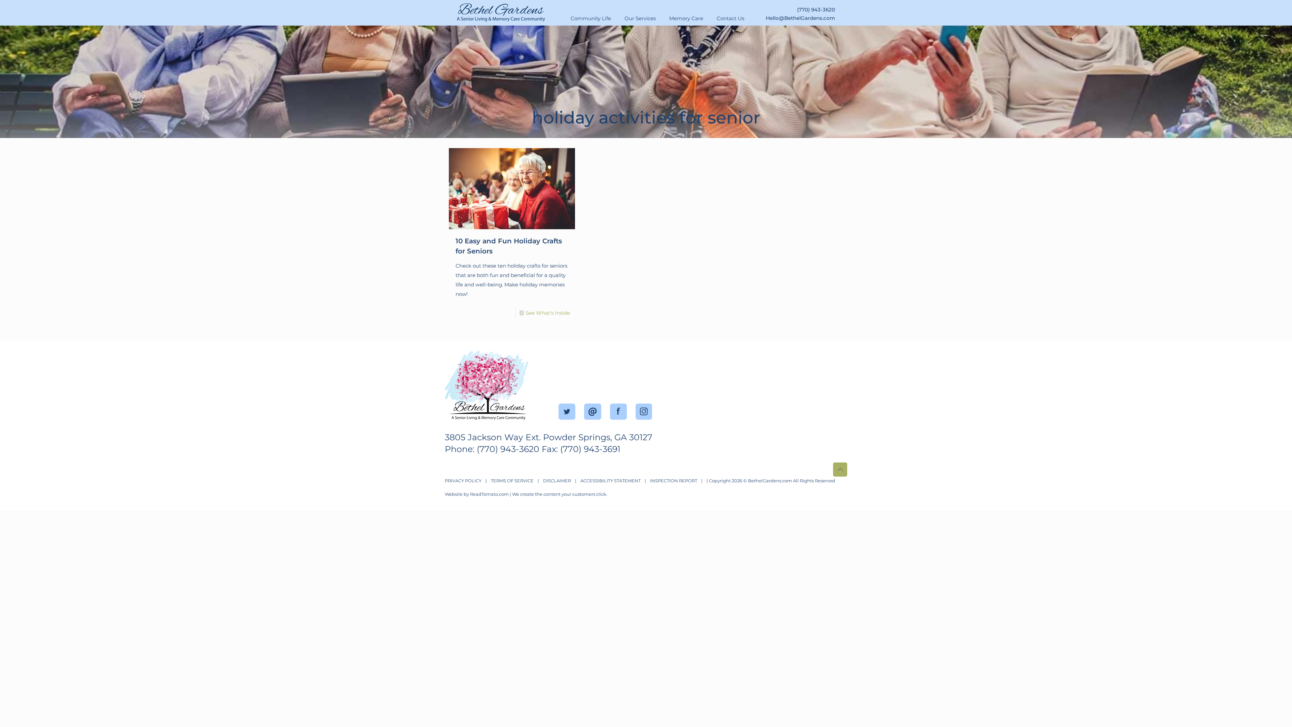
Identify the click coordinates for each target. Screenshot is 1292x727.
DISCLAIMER (557, 480)
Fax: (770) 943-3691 (581, 449)
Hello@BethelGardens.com (800, 19)
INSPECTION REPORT (673, 480)
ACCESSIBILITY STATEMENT (610, 480)
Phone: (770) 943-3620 (492, 449)
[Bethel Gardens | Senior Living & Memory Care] (545, 11)
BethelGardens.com (770, 480)
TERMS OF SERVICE (512, 480)
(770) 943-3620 (816, 11)
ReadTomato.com (489, 494)
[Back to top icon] (840, 469)
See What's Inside (548, 313)
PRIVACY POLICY (463, 480)
